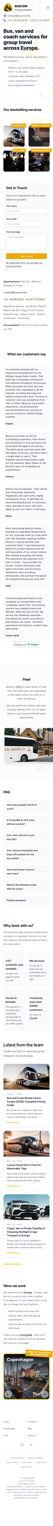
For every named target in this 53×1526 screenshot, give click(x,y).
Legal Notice (41, 1462)
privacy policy (13, 266)
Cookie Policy (27, 1462)
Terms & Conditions (17, 1458)
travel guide (25, 1335)
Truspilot (33, 1018)
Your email (11, 219)
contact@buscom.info (18, 15)
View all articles (13, 1264)
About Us (32, 1435)
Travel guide (9, 1428)
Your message (13, 232)
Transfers (32, 1421)
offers (19, 686)
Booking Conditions (36, 1458)
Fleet (5, 1435)
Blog (30, 1428)
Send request (26, 256)
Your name (11, 206)
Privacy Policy (12, 1462)
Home (6, 1421)
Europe (29, 48)
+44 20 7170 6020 (40, 20)
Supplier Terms (26, 1467)
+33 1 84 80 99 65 (17, 20)
